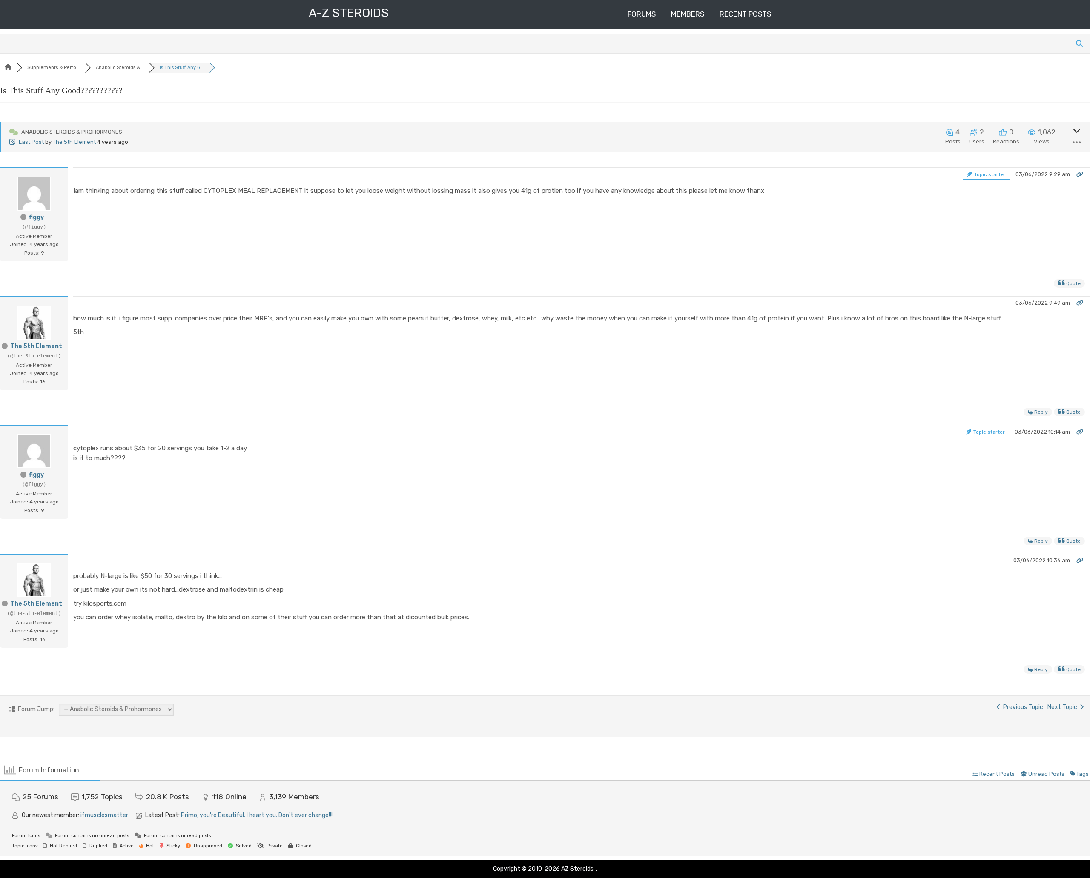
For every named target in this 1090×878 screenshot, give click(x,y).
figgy (36, 217)
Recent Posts (745, 14)
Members (687, 14)
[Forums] (8, 67)
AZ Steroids (577, 868)
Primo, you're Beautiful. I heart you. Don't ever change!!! (257, 815)
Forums (642, 14)
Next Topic (1063, 707)
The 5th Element (74, 142)
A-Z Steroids (349, 13)
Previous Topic (1022, 707)
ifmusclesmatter (104, 815)
